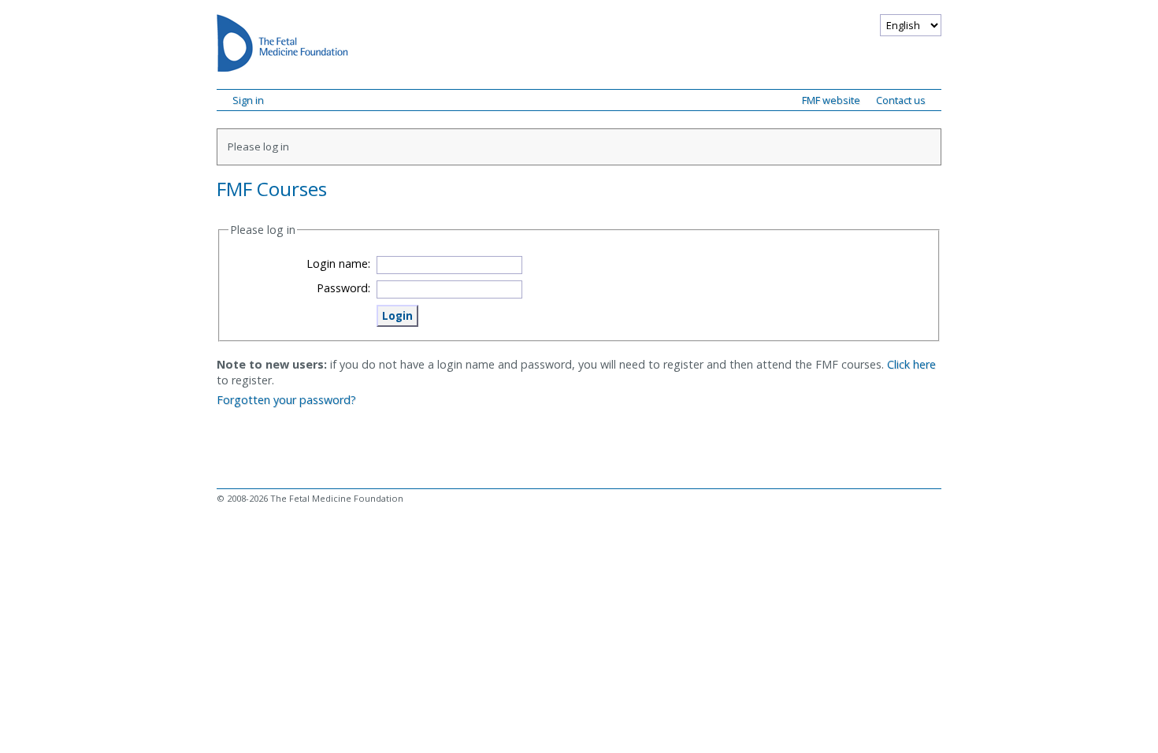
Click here (911, 364)
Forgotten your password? (286, 399)
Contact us (901, 100)
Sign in (248, 100)
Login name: (338, 263)
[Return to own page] (283, 46)
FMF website (831, 100)
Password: (343, 287)
